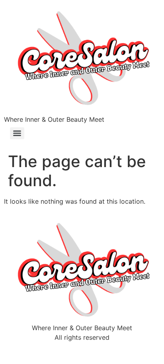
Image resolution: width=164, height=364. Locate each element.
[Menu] (17, 133)
